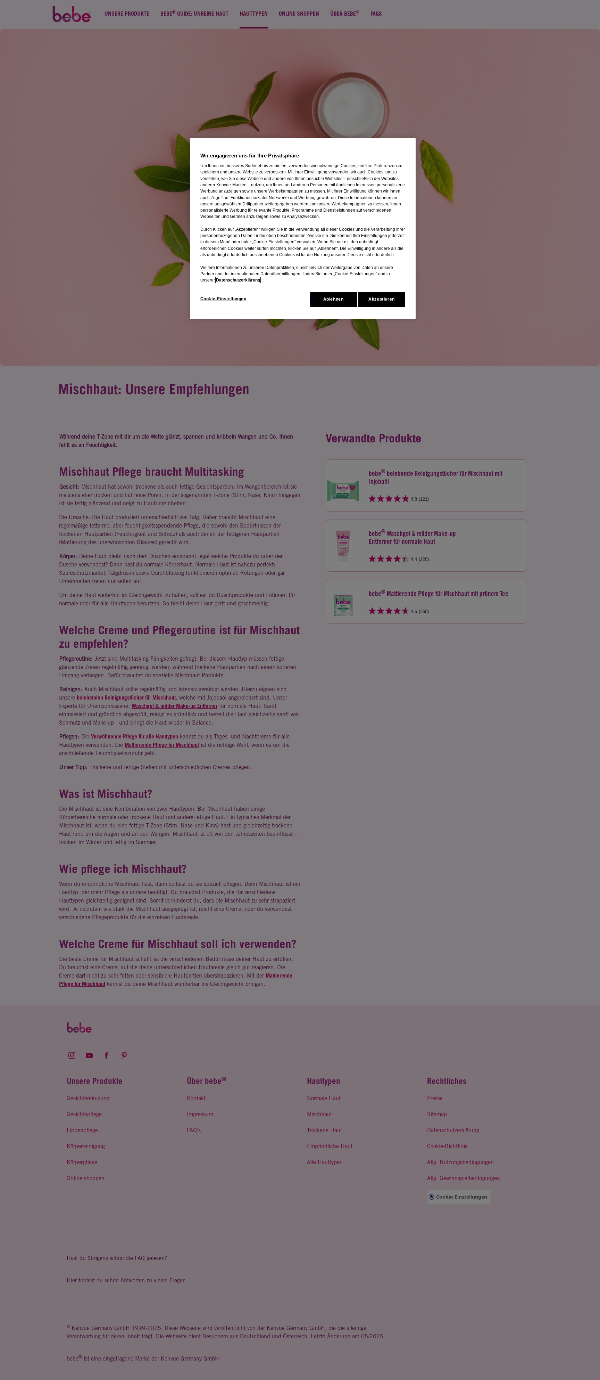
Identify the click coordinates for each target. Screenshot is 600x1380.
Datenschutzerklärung (238, 280)
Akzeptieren (381, 299)
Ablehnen (333, 299)
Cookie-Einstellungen (223, 298)
